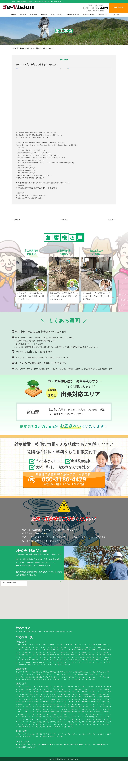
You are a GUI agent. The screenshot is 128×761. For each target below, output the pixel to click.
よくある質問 (115, 15)
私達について (103, 15)
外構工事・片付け (88, 15)
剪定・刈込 (33, 15)
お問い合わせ (32, 747)
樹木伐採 (44, 15)
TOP (18, 744)
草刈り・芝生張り (56, 15)
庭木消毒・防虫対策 (72, 15)
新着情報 (13, 15)
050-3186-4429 (95, 8)
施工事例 (23, 15)
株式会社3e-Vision (62, 759)
